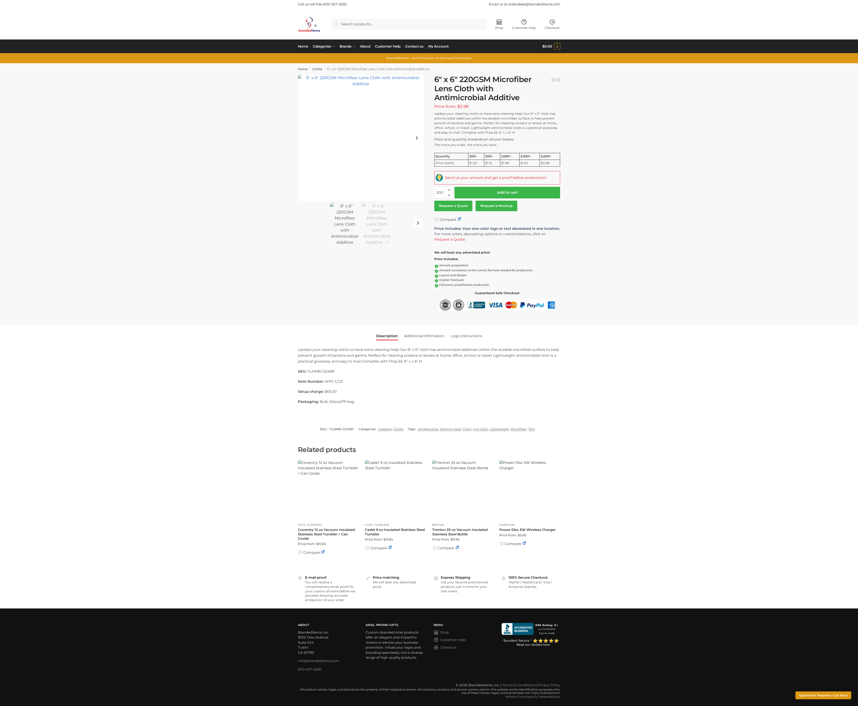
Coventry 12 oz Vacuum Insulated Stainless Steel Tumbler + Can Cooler (326, 534)
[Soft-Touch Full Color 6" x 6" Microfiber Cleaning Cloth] (558, 80)
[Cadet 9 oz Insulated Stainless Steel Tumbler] (395, 490)
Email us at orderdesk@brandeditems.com (524, 4)
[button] (551, 46)
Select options (328, 563)
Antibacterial (428, 429)
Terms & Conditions (518, 685)
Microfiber (519, 429)
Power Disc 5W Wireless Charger (527, 530)
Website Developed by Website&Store (532, 696)
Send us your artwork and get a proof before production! (495, 178)
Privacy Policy (548, 685)
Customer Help (524, 28)
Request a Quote (453, 206)
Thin (531, 429)
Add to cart (507, 192)
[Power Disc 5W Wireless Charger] (529, 490)
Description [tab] (387, 336)
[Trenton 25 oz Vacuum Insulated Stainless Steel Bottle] (462, 490)
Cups (302, 524)
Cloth (467, 429)
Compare (447, 219)
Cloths (317, 69)
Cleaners (385, 429)
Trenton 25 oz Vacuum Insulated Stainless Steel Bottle (460, 532)
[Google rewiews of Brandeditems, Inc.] (530, 642)
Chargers (507, 524)
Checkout (552, 28)
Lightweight (499, 429)
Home (303, 69)
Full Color (480, 429)
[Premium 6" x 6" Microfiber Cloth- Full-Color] (553, 80)
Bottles (438, 524)
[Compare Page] (459, 219)
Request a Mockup (496, 206)
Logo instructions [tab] (466, 336)
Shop (499, 28)
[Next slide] (416, 138)
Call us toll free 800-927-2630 (322, 4)
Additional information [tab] (424, 336)
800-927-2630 (309, 669)
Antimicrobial (450, 429)
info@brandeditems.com (318, 661)
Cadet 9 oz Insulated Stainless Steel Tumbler (395, 532)
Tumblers (314, 524)
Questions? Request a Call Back (823, 695)
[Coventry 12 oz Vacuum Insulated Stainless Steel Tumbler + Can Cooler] (328, 490)
